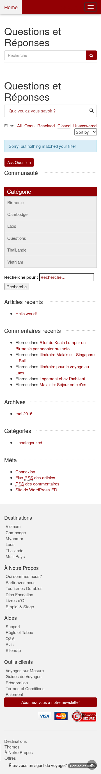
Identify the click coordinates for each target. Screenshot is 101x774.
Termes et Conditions (25, 688)
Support (13, 626)
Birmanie (15, 202)
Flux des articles (35, 477)
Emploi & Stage (20, 606)
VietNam (15, 262)
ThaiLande (16, 250)
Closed (64, 125)
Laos (11, 226)
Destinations (15, 741)
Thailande (14, 550)
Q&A (10, 638)
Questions (16, 238)
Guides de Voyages (24, 676)
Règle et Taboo (19, 632)
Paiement (14, 694)
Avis (10, 644)
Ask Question (19, 162)
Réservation (17, 682)
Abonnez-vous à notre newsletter (50, 702)
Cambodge (17, 214)
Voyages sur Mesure (25, 670)
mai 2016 (23, 413)
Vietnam (13, 526)
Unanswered (85, 125)
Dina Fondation (19, 594)
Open (29, 125)
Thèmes (12, 747)
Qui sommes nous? (24, 576)
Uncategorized (28, 442)
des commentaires (37, 484)
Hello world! (26, 313)
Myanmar (14, 538)
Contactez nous (82, 765)
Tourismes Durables (24, 588)
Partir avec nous (21, 582)
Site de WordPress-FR (36, 489)
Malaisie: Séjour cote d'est (64, 384)
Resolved (46, 125)
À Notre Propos (18, 752)
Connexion (25, 471)
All (19, 125)
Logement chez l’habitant (62, 378)
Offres (10, 758)
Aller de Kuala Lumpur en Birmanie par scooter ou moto (50, 345)
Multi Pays (15, 556)
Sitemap (13, 650)
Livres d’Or (16, 600)
